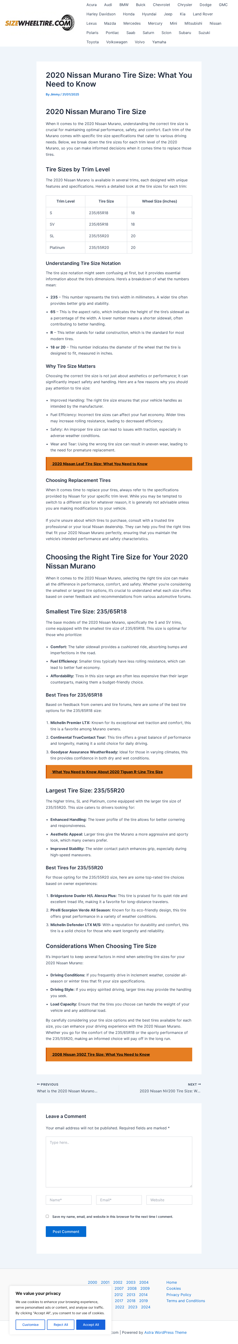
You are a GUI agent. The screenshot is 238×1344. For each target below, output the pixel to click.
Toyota (92, 42)
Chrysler (185, 4)
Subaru (185, 32)
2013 (131, 1294)
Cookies (173, 1288)
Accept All (91, 1325)
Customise (30, 1325)
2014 (143, 1294)
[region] (60, 1310)
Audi (108, 4)
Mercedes (132, 23)
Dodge (206, 4)
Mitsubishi (193, 23)
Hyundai (149, 14)
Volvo (140, 42)
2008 (132, 1288)
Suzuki (204, 32)
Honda (129, 14)
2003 (131, 1282)
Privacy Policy (178, 1294)
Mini (173, 23)
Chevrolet (161, 4)
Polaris (92, 32)
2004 (144, 1282)
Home (171, 1282)
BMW (124, 4)
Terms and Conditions (185, 1300)
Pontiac (112, 32)
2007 (119, 1288)
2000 (92, 1282)
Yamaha (159, 42)
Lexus (91, 23)
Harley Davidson (101, 14)
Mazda (110, 23)
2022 (119, 1307)
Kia (182, 14)
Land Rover (203, 14)
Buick (140, 4)
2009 (145, 1288)
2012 (118, 1294)
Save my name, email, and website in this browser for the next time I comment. (112, 1217)
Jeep (168, 14)
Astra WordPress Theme (165, 1332)
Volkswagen (116, 42)
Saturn (148, 32)
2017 (119, 1300)
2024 (145, 1307)
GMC (223, 4)
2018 (131, 1300)
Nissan (215, 23)
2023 (132, 1307)
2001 (105, 1282)
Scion (166, 32)
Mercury (155, 23)
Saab (130, 32)
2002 (117, 1282)
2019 (143, 1300)
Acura (91, 4)
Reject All (61, 1325)
